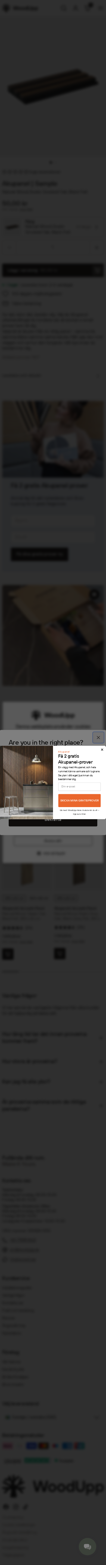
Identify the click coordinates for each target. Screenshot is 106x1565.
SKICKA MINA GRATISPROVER (79, 800)
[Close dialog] (102, 750)
